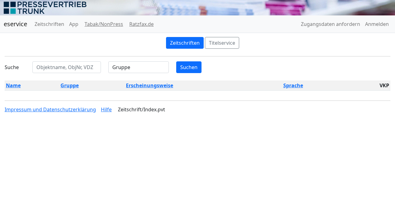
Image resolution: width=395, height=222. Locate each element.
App (73, 24)
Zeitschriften (49, 24)
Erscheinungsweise (149, 85)
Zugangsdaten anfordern (330, 24)
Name (13, 85)
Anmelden (377, 24)
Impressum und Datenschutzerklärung (50, 109)
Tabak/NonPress (104, 24)
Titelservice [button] (222, 42)
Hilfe (106, 109)
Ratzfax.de (141, 24)
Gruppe (69, 85)
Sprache (293, 85)
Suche (12, 67)
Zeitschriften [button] (185, 42)
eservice (15, 24)
